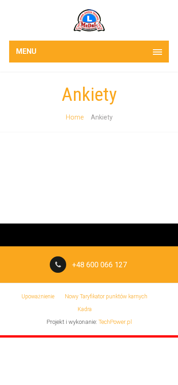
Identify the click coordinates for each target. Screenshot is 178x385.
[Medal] (89, 20)
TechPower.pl (115, 321)
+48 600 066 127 (99, 264)
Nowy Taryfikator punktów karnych (106, 296)
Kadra (85, 309)
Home (75, 117)
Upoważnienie (37, 296)
